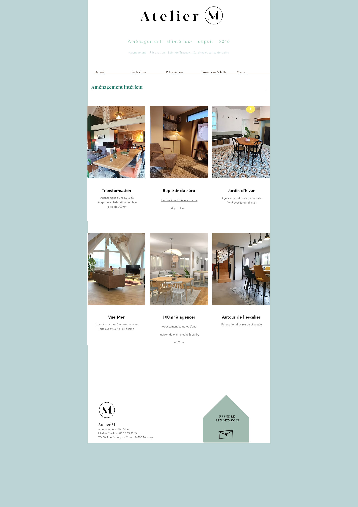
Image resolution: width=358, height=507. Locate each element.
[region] (116, 163)
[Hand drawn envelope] (226, 433)
